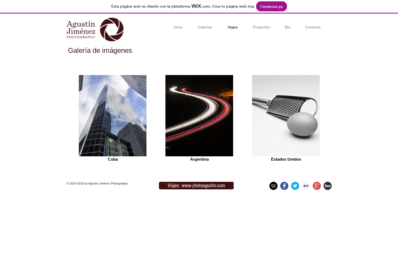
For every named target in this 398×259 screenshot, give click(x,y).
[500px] (328, 186)
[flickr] (306, 186)
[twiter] (295, 186)
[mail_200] (273, 186)
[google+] (317, 186)
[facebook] (284, 186)
